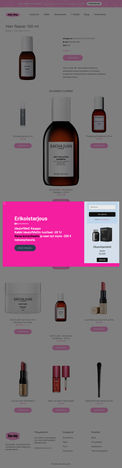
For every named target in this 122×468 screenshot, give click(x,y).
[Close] (4, 203)
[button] (25, 248)
